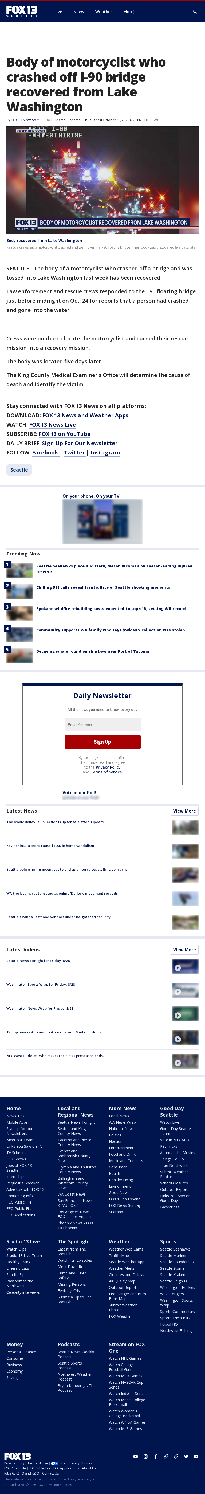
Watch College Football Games (122, 1367)
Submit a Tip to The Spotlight (75, 1299)
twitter (186, 1456)
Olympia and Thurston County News (77, 1169)
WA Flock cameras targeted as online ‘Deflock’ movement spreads (62, 893)
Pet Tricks (168, 1146)
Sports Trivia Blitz (175, 1317)
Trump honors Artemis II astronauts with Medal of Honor (54, 1032)
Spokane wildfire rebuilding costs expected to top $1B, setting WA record (111, 608)
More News (122, 1108)
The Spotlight (74, 1241)
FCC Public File (18, 1202)
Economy (14, 1371)
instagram (145, 1456)
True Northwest (174, 1165)
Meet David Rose (73, 1266)
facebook (156, 1456)
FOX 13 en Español (125, 1198)
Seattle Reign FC (174, 1281)
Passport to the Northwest (19, 1283)
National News (122, 1128)
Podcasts (69, 1344)
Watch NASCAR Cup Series (126, 1385)
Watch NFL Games (125, 1358)
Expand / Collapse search (195, 11)
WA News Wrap (122, 1122)
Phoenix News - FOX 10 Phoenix (75, 1225)
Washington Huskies (177, 1287)
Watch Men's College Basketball (127, 1402)
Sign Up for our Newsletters (19, 1131)
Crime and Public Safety (72, 1275)
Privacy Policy (108, 767)
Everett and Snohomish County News (74, 1155)
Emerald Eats (17, 1268)
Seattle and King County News (72, 1131)
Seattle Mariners (174, 1255)
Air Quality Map (122, 1281)
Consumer (118, 1167)
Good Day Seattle (172, 1111)
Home (13, 1108)
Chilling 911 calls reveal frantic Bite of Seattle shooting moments (103, 587)
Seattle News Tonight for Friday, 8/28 (38, 960)
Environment (120, 1186)
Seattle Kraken (172, 1274)
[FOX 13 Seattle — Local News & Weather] (24, 11)
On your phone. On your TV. (91, 496)
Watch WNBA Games (127, 1422)
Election (116, 1141)
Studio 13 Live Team (24, 1255)
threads (176, 1456)
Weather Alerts (122, 1268)
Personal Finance (21, 1351)
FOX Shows (16, 1159)
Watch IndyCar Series (127, 1393)
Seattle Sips (16, 1274)
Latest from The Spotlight (72, 1251)
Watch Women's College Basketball (125, 1413)
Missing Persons (72, 1284)
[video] (185, 966)
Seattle (75, 120)
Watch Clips (16, 1249)
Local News (119, 1115)
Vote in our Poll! (79, 792)
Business (14, 1364)
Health (114, 1173)
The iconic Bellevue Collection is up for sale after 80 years (55, 821)
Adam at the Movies (177, 1152)
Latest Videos (23, 949)
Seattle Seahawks (175, 1249)
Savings (12, 1377)
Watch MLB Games (126, 1375)
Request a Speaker (22, 1183)
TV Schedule (16, 1152)
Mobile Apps (17, 1122)
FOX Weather (120, 1316)
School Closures (174, 1183)
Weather (119, 1241)
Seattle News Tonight (76, 1122)
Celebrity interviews (23, 1292)
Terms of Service (106, 771)
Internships (15, 1176)
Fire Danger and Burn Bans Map (127, 1296)
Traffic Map (119, 1255)
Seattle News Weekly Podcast (76, 1354)
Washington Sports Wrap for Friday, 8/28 (40, 984)
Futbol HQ (169, 1324)
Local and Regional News (75, 1111)
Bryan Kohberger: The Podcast (77, 1388)
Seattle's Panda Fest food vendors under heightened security (58, 917)
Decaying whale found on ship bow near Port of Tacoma (92, 651)
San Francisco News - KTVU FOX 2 (76, 1203)
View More (184, 811)
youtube (135, 1456)
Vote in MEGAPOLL (177, 1139)
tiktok (166, 1456)
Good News (119, 1192)
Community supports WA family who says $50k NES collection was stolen (110, 629)
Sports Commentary (177, 1311)
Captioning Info (19, 1195)
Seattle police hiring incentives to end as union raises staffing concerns (66, 869)
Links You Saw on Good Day (175, 1198)
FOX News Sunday (125, 1205)
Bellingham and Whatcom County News (73, 1183)
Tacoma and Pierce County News (74, 1142)
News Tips (15, 1115)
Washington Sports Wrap (176, 1303)
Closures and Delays (126, 1274)
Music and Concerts (126, 1160)
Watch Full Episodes (75, 1260)
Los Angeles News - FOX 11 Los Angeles (75, 1214)
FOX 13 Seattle (54, 120)
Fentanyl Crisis (70, 1290)
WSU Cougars (172, 1293)
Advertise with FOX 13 (25, 1189)
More (128, 11)
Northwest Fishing (176, 1330)
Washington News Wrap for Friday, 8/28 (39, 1008)
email (196, 1456)
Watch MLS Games (125, 1428)
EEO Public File (19, 1208)
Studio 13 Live (23, 1241)
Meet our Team (20, 1139)
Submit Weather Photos (174, 1174)
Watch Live (169, 1122)
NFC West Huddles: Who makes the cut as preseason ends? (55, 1055)
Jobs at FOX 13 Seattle (19, 1168)
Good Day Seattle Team (175, 1131)
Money (14, 1344)
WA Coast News (72, 1194)
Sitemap (116, 1211)
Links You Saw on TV (24, 1146)
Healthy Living (121, 1179)
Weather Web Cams (126, 1249)
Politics (115, 1135)
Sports (168, 1241)
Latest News (21, 810)
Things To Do (172, 1159)
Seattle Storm (172, 1268)
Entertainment (121, 1147)
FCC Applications (20, 1214)
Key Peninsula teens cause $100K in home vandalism (50, 845)
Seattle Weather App (126, 1261)
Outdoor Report (174, 1189)
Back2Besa (170, 1206)
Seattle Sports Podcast (70, 1365)
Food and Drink (122, 1154)
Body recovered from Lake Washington (44, 240)
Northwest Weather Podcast (75, 1377)
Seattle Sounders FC (177, 1261)
